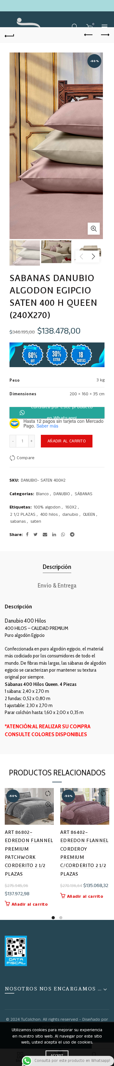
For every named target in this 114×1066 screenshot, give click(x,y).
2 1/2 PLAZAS (22, 515)
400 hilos (49, 515)
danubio (70, 515)
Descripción (57, 566)
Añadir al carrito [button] (30, 904)
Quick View (48, 804)
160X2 (71, 507)
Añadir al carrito (67, 441)
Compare (26, 458)
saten (35, 522)
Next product (104, 35)
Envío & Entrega (57, 585)
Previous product (89, 35)
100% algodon (47, 507)
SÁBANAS (83, 494)
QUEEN (89, 515)
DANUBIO (62, 494)
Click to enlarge (94, 229)
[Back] (9, 35)
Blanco (42, 494)
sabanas (18, 522)
